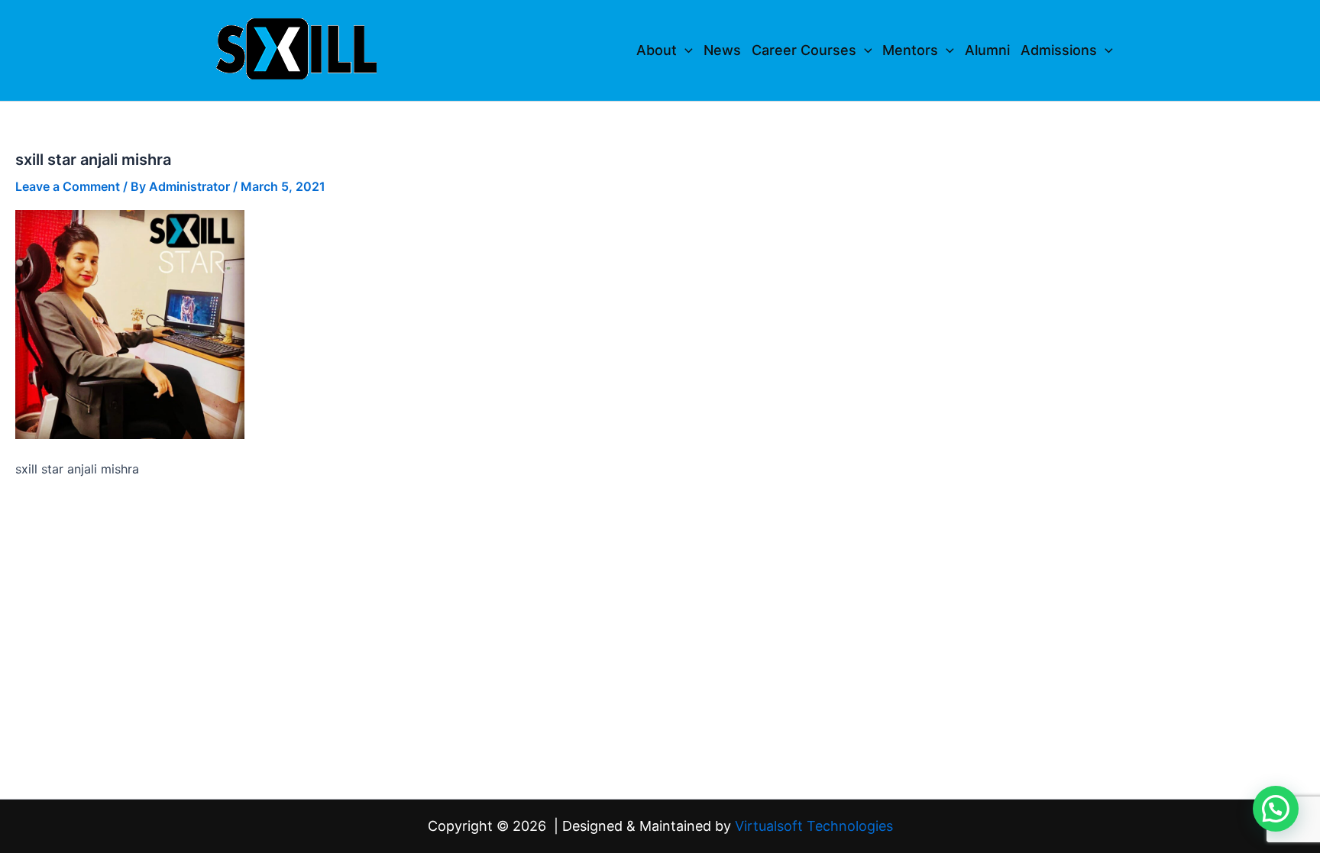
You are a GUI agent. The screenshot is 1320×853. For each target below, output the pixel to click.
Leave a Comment (67, 186)
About (656, 50)
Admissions (1059, 50)
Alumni (987, 50)
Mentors (910, 50)
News (722, 50)
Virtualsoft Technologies (814, 826)
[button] (685, 50)
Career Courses (804, 50)
